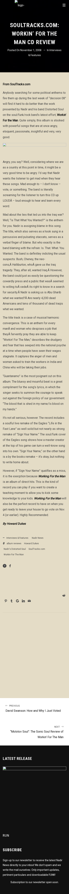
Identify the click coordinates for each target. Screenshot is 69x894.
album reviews (14, 543)
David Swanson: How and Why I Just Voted (33, 708)
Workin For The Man (14, 554)
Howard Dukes (31, 543)
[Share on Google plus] (17, 600)
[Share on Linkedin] (23, 600)
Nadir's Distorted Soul (15, 549)
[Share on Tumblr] (11, 600)
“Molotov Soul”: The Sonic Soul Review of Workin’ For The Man (36, 732)
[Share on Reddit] (63, 595)
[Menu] (64, 5)
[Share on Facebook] (10, 565)
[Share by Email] (29, 600)
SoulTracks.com (37, 549)
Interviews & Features (17, 538)
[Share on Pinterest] (5, 600)
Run (6, 835)
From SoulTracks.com (16, 84)
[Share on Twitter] (31, 595)
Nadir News (37, 538)
